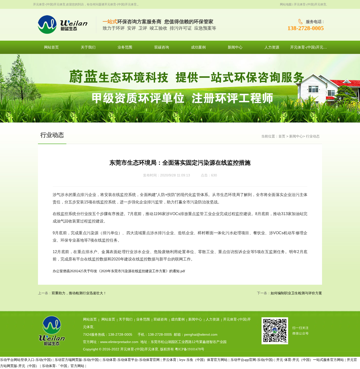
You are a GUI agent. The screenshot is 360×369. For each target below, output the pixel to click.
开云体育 (169, 360)
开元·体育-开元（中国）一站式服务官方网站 (310, 360)
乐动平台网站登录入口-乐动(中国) (26, 360)
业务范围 (143, 319)
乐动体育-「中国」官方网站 (63, 366)
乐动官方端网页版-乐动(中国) (77, 360)
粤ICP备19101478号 (189, 349)
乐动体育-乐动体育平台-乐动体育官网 (131, 360)
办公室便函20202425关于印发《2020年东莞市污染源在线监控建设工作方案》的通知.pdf (119, 271)
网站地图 (286, 4)
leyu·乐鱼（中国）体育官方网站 (203, 360)
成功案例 (178, 319)
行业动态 (313, 136)
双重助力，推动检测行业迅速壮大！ (79, 293)
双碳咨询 (160, 319)
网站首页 (90, 319)
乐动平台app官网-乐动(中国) (251, 360)
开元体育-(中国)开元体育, (310, 4)
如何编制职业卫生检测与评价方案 (296, 293)
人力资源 (212, 319)
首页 (281, 136)
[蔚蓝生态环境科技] (64, 25)
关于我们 (125, 319)
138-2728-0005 (306, 28)
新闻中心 (296, 136)
